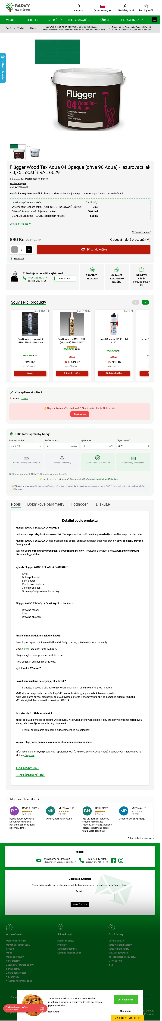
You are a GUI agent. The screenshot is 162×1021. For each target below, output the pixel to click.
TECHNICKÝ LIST (27, 768)
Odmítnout (125, 1011)
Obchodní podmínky (16, 940)
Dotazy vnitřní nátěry (119, 949)
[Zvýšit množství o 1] (29, 249)
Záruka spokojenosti (16, 973)
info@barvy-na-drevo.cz (57, 858)
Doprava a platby (65, 940)
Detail (30, 373)
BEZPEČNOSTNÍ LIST (30, 775)
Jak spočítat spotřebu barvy (105, 479)
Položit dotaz (65, 278)
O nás (9, 952)
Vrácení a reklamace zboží (19, 981)
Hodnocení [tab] (80, 504)
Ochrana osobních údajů (18, 945)
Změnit (25, 398)
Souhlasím (127, 999)
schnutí (26, 648)
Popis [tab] (16, 504)
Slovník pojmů (13, 969)
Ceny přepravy (13, 961)
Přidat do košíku (97, 249)
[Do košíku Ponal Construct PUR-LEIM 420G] (114, 373)
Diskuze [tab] (103, 504)
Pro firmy (62, 945)
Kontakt (10, 949)
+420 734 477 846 (96, 858)
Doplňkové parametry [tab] (45, 504)
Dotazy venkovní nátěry (120, 945)
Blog (111, 965)
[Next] (145, 302)
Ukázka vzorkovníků (118, 952)
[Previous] (135, 302)
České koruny (101, 10)
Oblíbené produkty (15, 957)
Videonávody (12, 977)
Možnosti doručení (141, 232)
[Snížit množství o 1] (14, 249)
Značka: (18, 183)
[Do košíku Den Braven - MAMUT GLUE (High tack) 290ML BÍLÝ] (72, 373)
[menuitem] (13, 19)
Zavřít (27, 258)
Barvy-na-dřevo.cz (113, 860)
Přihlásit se (80, 904)
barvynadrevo (120, 860)
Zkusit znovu (80, 414)
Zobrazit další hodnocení (140, 838)
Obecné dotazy (116, 940)
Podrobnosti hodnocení (36, 178)
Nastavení (53, 1012)
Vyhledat (78, 10)
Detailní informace (19, 224)
